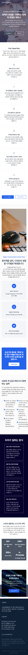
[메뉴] (25, 2)
